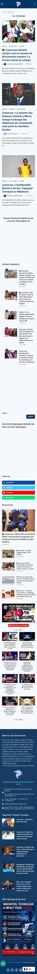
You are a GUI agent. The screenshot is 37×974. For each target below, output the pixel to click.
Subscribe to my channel (19, 625)
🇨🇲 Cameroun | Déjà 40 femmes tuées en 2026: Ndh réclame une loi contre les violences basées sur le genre (25, 566)
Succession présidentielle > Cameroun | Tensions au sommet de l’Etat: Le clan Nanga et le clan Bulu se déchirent (26, 356)
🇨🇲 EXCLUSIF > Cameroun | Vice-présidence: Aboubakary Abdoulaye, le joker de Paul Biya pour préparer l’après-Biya (25, 593)
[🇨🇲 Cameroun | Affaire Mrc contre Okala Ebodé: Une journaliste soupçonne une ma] (18, 520)
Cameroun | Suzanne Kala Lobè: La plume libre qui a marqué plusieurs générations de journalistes (25, 851)
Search (4, 413)
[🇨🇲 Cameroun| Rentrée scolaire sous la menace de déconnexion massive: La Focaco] (18, 31)
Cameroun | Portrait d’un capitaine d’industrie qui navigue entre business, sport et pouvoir (24, 835)
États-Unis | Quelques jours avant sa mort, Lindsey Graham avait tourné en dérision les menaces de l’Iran (23, 886)
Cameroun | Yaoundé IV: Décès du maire (24, 821)
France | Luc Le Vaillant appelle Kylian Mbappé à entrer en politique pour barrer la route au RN (26, 316)
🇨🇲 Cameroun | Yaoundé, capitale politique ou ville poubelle (23, 552)
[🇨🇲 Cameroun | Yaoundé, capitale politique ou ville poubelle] (8, 554)
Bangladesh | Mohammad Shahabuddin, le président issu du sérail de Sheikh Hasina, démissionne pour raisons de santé (25, 869)
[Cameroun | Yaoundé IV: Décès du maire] (8, 822)
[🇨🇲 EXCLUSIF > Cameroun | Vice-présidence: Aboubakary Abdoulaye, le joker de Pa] (8, 594)
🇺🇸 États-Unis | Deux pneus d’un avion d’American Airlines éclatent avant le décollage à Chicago (25, 579)
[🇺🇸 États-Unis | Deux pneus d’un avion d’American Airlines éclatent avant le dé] (8, 580)
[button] (21, 630)
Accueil (4, 12)
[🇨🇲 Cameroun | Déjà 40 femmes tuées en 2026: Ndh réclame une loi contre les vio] (8, 566)
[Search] (35, 4)
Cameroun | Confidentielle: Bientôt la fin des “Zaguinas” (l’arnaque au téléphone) (17, 188)
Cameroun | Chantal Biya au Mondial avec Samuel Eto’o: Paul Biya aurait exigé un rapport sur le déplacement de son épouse (26, 336)
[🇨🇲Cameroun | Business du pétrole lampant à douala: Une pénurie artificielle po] (11, 274)
